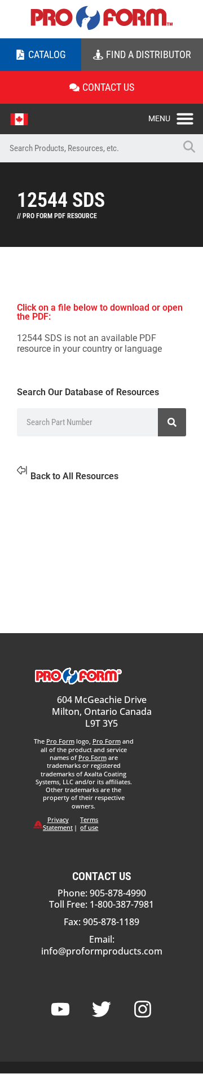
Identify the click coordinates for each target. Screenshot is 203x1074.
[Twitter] (101, 1009)
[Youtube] (60, 1009)
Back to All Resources (74, 476)
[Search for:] (87, 148)
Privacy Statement (58, 823)
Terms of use (89, 823)
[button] (175, 115)
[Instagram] (142, 1009)
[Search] (172, 422)
